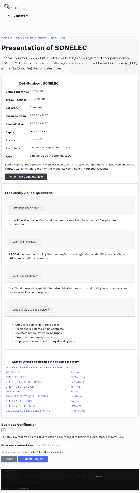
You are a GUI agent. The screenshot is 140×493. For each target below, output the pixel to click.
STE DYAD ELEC (15, 377)
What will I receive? (24, 241)
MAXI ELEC (12, 391)
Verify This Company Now (26, 176)
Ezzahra (76, 405)
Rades (74, 391)
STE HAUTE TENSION (19, 386)
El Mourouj (78, 377)
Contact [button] (20, 15)
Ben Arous (77, 381)
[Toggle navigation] (24, 9)
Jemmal (76, 386)
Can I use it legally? (25, 275)
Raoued (75, 372)
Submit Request (33, 459)
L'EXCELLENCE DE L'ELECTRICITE (27, 410)
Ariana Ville (78, 410)
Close (9, 459)
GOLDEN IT (12, 372)
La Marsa (77, 396)
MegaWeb (22, 488)
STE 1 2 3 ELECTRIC (18, 401)
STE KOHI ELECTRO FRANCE (24, 381)
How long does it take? (26, 208)
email (99, 476)
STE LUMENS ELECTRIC (21, 405)
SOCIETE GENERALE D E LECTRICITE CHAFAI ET (37, 367)
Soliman (76, 401)
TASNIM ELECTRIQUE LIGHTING (26, 396)
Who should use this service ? (31, 309)
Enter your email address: (17, 445)
